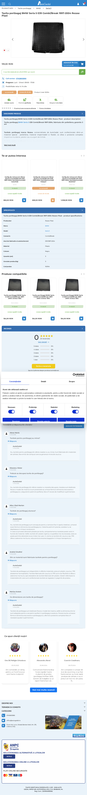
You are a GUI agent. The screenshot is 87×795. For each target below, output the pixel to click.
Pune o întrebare (45, 108)
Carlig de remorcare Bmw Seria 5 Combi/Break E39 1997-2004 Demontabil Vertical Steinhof (72, 179)
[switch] (33, 412)
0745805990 (21, 79)
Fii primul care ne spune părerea (25, 108)
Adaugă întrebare (74, 426)
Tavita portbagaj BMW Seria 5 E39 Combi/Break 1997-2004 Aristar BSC (15, 296)
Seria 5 (47, 231)
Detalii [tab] (43, 381)
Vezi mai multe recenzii (43, 690)
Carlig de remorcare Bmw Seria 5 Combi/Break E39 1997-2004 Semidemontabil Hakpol (14, 179)
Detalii (9, 756)
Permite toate (71, 421)
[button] (14, 38)
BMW (47, 226)
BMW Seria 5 (23, 122)
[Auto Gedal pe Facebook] (63, 722)
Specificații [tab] (9, 210)
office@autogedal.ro (14, 720)
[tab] (43, 113)
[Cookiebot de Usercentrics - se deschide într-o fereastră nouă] (74, 375)
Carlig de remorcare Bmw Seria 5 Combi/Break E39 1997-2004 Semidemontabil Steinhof (43, 179)
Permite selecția (43, 421)
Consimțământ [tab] (15, 381)
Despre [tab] (72, 381)
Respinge (16, 421)
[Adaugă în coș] (24, 200)
